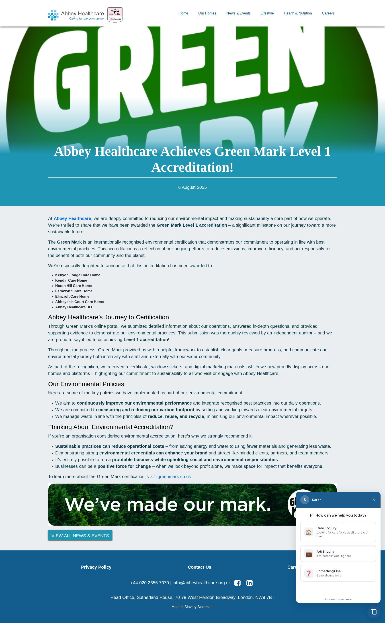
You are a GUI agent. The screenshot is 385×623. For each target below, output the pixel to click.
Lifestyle (267, 13)
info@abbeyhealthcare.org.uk (202, 582)
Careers (328, 13)
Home (183, 13)
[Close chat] (374, 499)
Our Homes (207, 13)
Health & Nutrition (298, 13)
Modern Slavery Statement (192, 607)
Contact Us (199, 567)
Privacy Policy (96, 567)
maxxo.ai (346, 599)
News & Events (238, 13)
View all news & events (80, 535)
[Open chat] (374, 612)
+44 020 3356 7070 (149, 582)
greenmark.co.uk (174, 476)
